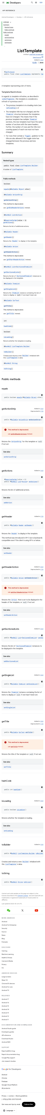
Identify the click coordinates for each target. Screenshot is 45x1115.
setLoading (10, 108)
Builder (25, 356)
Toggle (27, 136)
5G (3, 968)
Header (15, 232)
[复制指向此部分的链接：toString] (11, 873)
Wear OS (5, 980)
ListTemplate (25, 74)
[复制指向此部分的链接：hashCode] (13, 781)
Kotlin (34, 63)
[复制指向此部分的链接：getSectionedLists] (21, 629)
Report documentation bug (11, 1054)
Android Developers (8, 17)
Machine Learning (8, 954)
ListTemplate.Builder (29, 166)
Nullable (14, 189)
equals (6, 189)
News (3, 935)
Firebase (4, 1081)
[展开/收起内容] (10, 22)
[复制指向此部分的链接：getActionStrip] (18, 409)
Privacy (4, 964)
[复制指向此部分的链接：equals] (10, 389)
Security (4, 928)
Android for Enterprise (9, 925)
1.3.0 (41, 844)
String (14, 363)
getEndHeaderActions (15, 208)
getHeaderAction (10, 252)
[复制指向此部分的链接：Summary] (15, 152)
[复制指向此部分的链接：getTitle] (11, 721)
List (13, 215)
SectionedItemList (23, 267)
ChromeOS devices (8, 983)
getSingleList (9, 289)
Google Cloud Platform (9, 1085)
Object (21, 189)
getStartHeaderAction (15, 260)
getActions (7, 222)
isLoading (8, 337)
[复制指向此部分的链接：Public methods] (22, 379)
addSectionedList (11, 661)
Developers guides (8, 1032)
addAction (8, 503)
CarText (16, 300)
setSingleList (9, 707)
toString (7, 369)
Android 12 (5, 1016)
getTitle (7, 306)
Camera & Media (7, 961)
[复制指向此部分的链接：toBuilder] (12, 845)
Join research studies (9, 1061)
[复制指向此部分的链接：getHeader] (14, 517)
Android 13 (5, 1013)
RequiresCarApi (11, 220)
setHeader (8, 553)
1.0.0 (41, 60)
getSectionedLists (11, 272)
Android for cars (7, 987)
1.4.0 (41, 470)
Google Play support (8, 1058)
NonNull (8, 215)
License (11, 1096)
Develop (19, 17)
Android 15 (5, 1006)
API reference (9, 10)
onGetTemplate (8, 99)
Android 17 (5, 999)
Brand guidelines (21, 1096)
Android (4, 922)
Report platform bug (8, 1051)
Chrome (4, 1078)
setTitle (7, 767)
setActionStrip (10, 457)
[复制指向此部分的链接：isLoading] (13, 801)
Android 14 (5, 1009)
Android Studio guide (9, 1028)
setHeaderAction (10, 615)
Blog (3, 938)
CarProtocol (10, 72)
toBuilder (8, 352)
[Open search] (32, 2)
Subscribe (28, 1104)
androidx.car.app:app (36, 54)
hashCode (7, 326)
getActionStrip (10, 200)
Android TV (5, 990)
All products (6, 1088)
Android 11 (5, 1020)
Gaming (4, 951)
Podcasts (5, 942)
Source (4, 932)
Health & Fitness (7, 958)
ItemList (9, 114)
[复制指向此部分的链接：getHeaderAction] (20, 567)
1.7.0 (41, 411)
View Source (37, 57)
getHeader (8, 237)
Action (19, 215)
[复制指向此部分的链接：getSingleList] (16, 675)
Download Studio (7, 1039)
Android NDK (6, 1042)
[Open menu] (3, 2)
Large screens (6, 977)
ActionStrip (17, 195)
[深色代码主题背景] (42, 69)
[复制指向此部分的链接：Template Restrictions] (23, 92)
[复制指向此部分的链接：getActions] (14, 471)
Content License (23, 896)
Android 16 (5, 1003)
